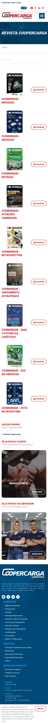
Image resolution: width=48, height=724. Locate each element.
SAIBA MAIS (37, 492)
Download (39, 90)
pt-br (24, 8)
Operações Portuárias (14, 654)
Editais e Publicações (13, 639)
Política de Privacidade (15, 719)
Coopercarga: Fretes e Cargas (11, 2)
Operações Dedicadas (14, 658)
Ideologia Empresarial (13, 616)
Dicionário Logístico (13, 669)
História (8, 612)
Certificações (10, 632)
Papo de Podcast (12, 626)
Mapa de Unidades (12, 606)
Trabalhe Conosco (12, 673)
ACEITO (40, 709)
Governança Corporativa (15, 622)
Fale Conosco (10, 676)
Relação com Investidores (15, 629)
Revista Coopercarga (12, 434)
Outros (7, 661)
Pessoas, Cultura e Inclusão (16, 619)
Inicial (4, 47)
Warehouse (9, 651)
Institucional (10, 609)
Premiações (10, 636)
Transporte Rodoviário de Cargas (18, 648)
